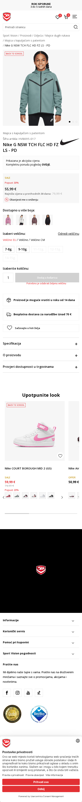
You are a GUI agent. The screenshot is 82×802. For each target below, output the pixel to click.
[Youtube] (28, 693)
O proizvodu (12, 355)
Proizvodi (25, 35)
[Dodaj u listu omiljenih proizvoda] (60, 455)
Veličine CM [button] (38, 239)
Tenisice (10, 464)
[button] (41, 27)
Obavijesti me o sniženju (24, 199)
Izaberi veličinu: (14, 233)
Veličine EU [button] (9, 239)
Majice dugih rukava (57, 35)
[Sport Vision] (7, 16)
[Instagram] (17, 693)
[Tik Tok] (39, 693)
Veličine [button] (23, 239)
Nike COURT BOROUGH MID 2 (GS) (28, 468)
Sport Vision (10, 35)
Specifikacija (12, 343)
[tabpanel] (41, 88)
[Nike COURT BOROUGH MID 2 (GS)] (35, 431)
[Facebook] (7, 693)
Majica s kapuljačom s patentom (25, 40)
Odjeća (38, 35)
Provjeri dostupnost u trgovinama (28, 367)
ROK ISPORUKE (41, 3)
